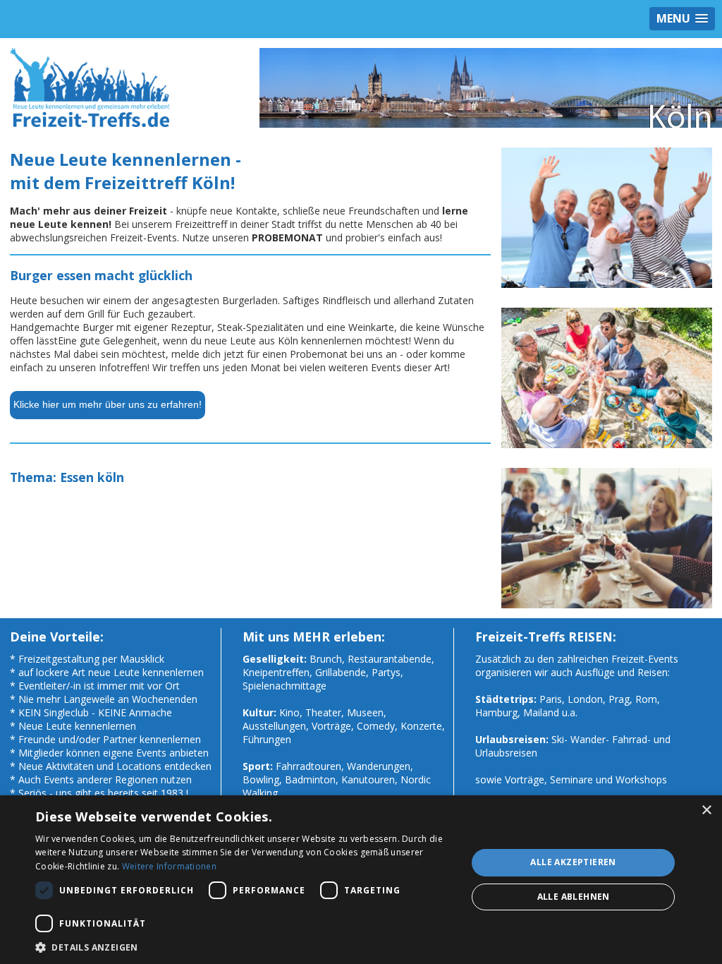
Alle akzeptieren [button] (573, 862)
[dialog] (361, 879)
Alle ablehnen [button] (573, 897)
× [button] (706, 810)
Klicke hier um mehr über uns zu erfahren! (107, 404)
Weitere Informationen (169, 866)
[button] (244, 946)
